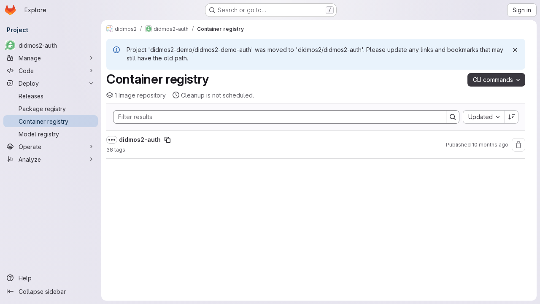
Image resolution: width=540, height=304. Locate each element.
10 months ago (490, 144)
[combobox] (484, 117)
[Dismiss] (515, 50)
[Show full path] (111, 140)
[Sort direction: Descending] (511, 117)
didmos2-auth (140, 139)
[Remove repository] (518, 145)
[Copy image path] (167, 140)
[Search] (452, 117)
